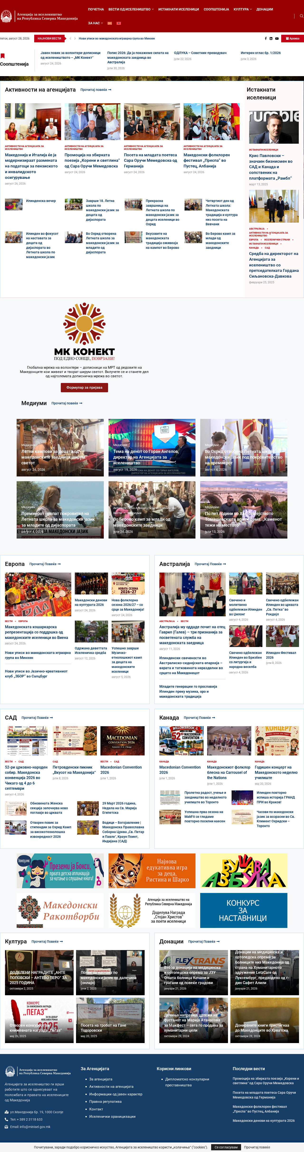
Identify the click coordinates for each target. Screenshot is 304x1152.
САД (11, 717)
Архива (294, 38)
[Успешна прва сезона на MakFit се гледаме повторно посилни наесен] (170, 817)
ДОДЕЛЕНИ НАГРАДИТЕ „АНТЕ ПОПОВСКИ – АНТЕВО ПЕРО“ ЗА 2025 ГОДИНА (38, 977)
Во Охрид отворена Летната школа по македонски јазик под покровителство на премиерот (243, 457)
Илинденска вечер (41, 201)
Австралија (174, 564)
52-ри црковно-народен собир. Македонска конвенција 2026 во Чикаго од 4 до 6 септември (26, 778)
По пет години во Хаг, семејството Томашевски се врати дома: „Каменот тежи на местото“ (243, 519)
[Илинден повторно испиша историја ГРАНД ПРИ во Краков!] (242, 797)
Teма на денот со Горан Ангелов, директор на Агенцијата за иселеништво (146, 457)
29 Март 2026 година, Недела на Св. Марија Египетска (119, 807)
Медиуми (34, 403)
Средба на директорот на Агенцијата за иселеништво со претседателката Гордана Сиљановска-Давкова (274, 265)
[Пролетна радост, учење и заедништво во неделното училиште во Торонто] (170, 797)
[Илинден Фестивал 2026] (282, 645)
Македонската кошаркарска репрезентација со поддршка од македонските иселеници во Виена (36, 632)
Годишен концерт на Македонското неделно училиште (276, 772)
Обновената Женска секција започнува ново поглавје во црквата (49, 807)
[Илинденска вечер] (14, 204)
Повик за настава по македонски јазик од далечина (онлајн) (109, 977)
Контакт (96, 1109)
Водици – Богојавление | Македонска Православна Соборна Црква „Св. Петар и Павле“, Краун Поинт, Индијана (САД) (123, 832)
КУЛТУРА (241, 9)
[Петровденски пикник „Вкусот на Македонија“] (75, 753)
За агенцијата (100, 1079)
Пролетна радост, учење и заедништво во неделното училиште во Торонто (206, 797)
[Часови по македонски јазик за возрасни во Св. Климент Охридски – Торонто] (242, 817)
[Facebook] (266, 38)
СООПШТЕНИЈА (216, 9)
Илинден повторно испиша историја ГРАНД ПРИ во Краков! (276, 797)
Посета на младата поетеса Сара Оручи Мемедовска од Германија (150, 160)
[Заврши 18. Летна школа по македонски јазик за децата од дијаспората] (73, 204)
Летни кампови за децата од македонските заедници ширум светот (53, 457)
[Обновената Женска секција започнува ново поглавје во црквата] (16, 808)
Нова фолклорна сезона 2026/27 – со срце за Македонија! (128, 604)
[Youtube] (277, 38)
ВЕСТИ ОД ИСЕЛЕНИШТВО (130, 9)
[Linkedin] (271, 38)
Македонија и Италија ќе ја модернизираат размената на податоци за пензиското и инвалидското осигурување (31, 166)
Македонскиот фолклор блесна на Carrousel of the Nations (228, 772)
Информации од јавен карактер (115, 1094)
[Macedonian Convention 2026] (122, 753)
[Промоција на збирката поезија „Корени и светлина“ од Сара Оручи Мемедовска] (93, 138)
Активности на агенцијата (40, 89)
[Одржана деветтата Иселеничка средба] (91, 640)
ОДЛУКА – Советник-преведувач (200, 53)
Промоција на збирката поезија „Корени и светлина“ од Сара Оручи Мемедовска (92, 160)
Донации (171, 941)
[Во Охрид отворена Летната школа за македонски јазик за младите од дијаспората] (73, 237)
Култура (16, 941)
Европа (15, 564)
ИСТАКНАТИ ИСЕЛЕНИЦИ (178, 9)
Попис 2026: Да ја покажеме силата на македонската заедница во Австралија (138, 57)
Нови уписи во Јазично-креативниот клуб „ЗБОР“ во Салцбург (121, 38)
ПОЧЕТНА (96, 9)
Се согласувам (226, 1147)
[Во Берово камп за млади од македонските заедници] (193, 237)
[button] (70, 38)
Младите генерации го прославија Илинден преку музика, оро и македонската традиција (188, 691)
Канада (169, 717)
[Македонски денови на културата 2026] (91, 592)
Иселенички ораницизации (112, 1116)
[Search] (301, 16)
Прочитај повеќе (94, 90)
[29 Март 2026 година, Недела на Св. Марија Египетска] (88, 808)
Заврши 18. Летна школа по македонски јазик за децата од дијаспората (102, 210)
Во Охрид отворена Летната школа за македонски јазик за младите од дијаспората (102, 243)
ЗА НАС (94, 23)
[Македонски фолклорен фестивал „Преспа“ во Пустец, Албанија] (212, 138)
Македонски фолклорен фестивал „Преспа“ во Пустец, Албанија (207, 160)
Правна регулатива (105, 1101)
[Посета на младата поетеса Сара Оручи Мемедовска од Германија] (152, 138)
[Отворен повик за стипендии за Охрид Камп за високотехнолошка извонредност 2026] (16, 827)
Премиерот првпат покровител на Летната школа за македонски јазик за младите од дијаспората (58, 519)
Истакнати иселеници (261, 93)
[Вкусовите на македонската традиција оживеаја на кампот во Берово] (133, 237)
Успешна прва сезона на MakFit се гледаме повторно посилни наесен (205, 816)
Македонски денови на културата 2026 (264, 1121)
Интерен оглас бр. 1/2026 (261, 53)
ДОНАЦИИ (264, 9)
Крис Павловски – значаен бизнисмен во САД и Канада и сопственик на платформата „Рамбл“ (271, 167)
